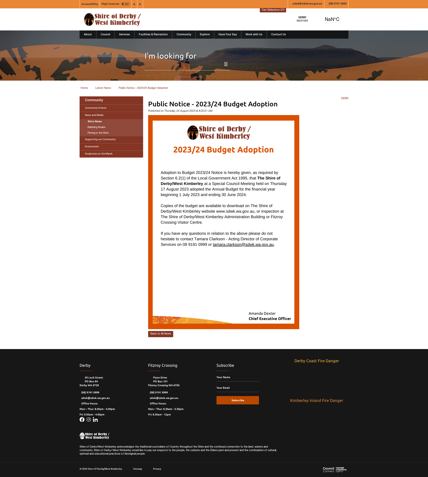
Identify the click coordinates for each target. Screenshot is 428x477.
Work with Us (254, 34)
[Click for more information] (83, 419)
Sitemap (137, 468)
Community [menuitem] (94, 100)
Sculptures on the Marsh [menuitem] (99, 154)
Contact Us (278, 34)
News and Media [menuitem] (94, 115)
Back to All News (160, 334)
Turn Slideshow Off (272, 10)
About (88, 34)
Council (105, 34)
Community (184, 34)
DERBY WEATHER (317, 19)
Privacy (157, 468)
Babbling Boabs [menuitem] (96, 127)
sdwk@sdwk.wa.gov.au (307, 4)
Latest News (103, 88)
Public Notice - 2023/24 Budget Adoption (143, 88)
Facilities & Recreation (153, 34)
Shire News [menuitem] (95, 121)
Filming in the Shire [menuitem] (98, 133)
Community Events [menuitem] (95, 108)
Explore (205, 34)
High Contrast (115, 3)
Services (124, 34)
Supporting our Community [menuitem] (100, 139)
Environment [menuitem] (92, 147)
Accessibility (89, 4)
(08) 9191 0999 (338, 4)
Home (84, 88)
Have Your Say (228, 34)
